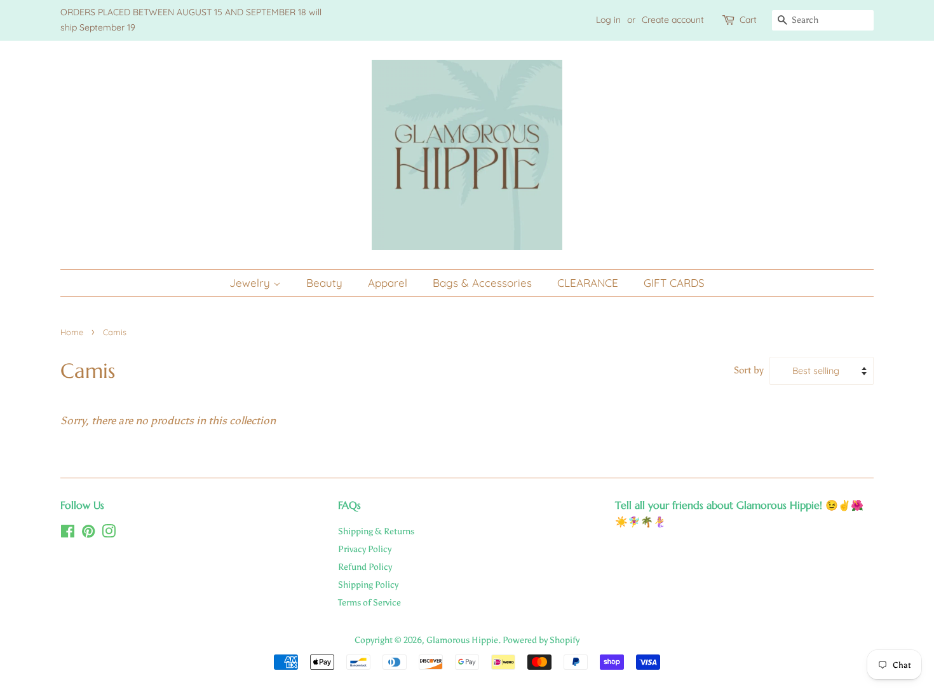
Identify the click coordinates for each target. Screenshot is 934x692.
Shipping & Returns (376, 531)
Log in (608, 19)
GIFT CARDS (674, 282)
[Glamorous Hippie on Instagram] (109, 533)
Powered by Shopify (541, 640)
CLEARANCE (587, 282)
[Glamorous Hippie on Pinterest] (88, 533)
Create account (673, 19)
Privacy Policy (364, 549)
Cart (748, 19)
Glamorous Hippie (462, 640)
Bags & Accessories (482, 282)
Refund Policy (365, 566)
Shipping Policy (368, 584)
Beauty (324, 282)
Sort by (749, 370)
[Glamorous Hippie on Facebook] (67, 533)
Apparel (387, 282)
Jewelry (251, 282)
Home (71, 332)
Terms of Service (369, 602)
